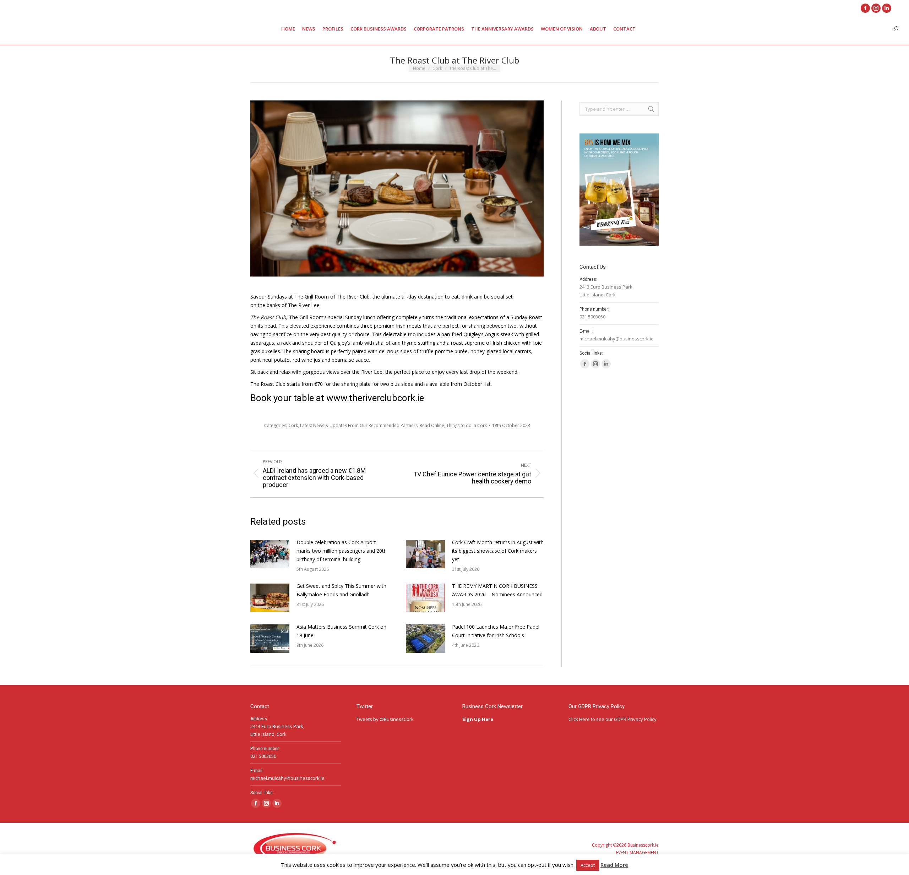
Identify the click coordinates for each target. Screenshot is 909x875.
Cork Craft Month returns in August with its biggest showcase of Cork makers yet (498, 551)
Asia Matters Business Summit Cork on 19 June (341, 631)
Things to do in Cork (466, 425)
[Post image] (269, 554)
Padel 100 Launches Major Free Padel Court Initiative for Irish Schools (495, 631)
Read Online (432, 425)
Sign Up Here (478, 719)
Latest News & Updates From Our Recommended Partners (359, 425)
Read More (614, 864)
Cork (293, 425)
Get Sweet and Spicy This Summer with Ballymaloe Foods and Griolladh (341, 590)
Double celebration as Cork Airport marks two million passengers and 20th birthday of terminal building (341, 551)
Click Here (579, 719)
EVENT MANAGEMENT (637, 852)
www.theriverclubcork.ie (375, 398)
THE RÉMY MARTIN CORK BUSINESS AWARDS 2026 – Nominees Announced (497, 590)
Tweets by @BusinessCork (385, 719)
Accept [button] (588, 865)
